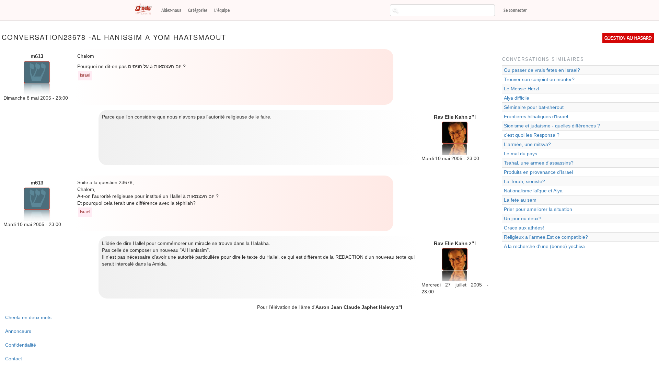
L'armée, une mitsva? (527, 144)
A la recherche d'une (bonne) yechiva (544, 246)
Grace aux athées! (524, 228)
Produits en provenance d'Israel (538, 172)
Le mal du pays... (522, 153)
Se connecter (515, 10)
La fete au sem (520, 200)
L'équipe (222, 10)
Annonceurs (18, 331)
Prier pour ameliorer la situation (538, 209)
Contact (13, 358)
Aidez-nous (171, 10)
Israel (85, 75)
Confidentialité (20, 345)
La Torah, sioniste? (524, 181)
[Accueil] (146, 9)
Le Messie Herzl (521, 88)
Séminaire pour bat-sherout (534, 107)
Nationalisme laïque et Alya (533, 190)
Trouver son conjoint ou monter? (539, 79)
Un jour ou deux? (522, 218)
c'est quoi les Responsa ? (531, 135)
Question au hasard (628, 38)
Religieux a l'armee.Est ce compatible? (546, 237)
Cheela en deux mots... (30, 317)
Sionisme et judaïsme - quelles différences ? (552, 125)
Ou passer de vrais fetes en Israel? (542, 70)
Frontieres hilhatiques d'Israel (536, 116)
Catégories (197, 10)
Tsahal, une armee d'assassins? (539, 163)
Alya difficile (516, 98)
